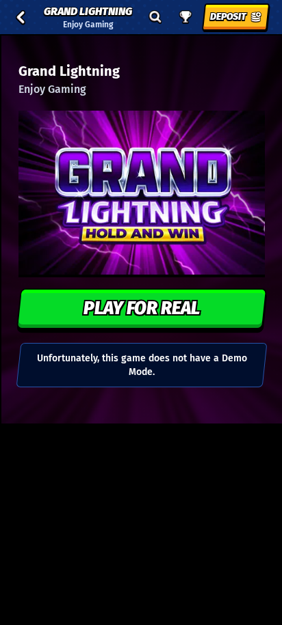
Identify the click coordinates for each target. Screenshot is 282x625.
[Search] (155, 17)
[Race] (185, 17)
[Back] (20, 17)
